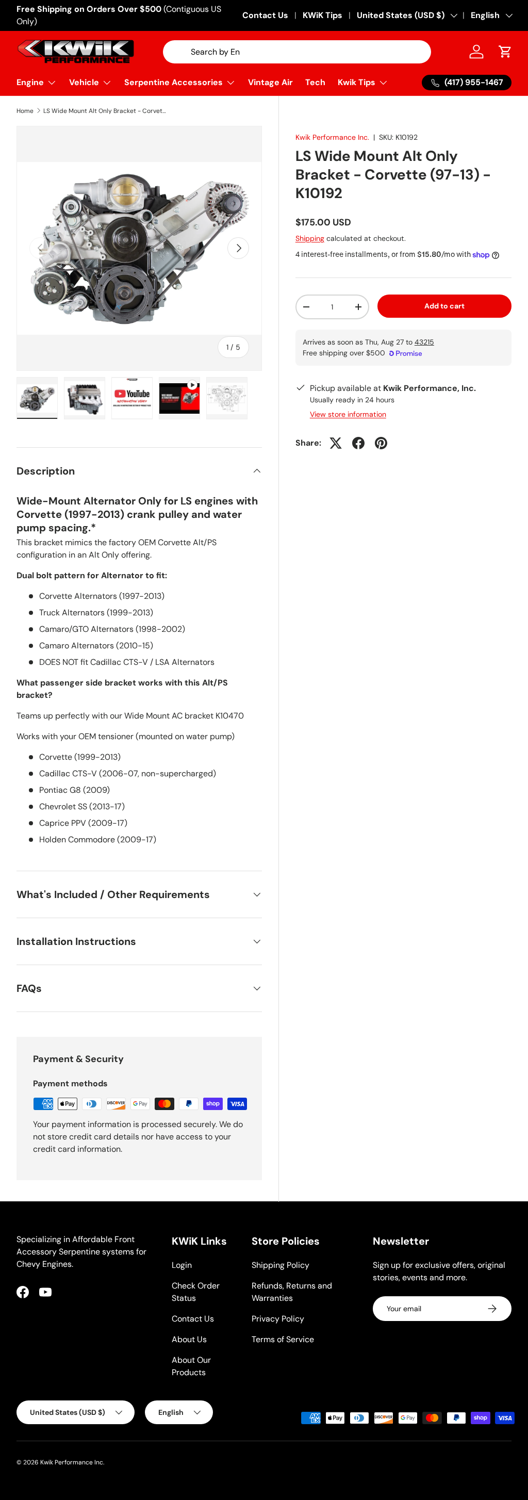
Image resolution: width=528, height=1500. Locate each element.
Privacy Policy (278, 1318)
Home (25, 111)
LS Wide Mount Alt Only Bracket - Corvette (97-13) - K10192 (105, 111)
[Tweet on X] (335, 443)
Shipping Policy (280, 1265)
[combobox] (297, 51)
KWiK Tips (322, 15)
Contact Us (265, 15)
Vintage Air (270, 82)
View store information (348, 414)
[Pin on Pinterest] (381, 443)
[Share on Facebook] (358, 443)
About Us (189, 1339)
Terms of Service (283, 1339)
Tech (315, 82)
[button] (505, 51)
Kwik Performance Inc (71, 1462)
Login (182, 1265)
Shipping (309, 238)
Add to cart (444, 306)
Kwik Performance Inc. (332, 137)
